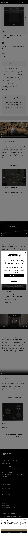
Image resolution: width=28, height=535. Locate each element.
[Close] (25, 252)
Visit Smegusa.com (14, 275)
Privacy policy (24, 519)
